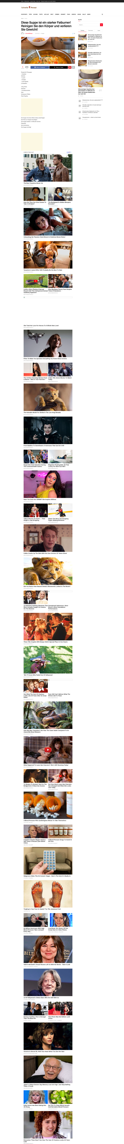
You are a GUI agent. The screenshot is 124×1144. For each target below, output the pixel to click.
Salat (84, 14)
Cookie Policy (32, 1)
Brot (52, 14)
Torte (41, 14)
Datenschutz (26, 1)
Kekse (79, 14)
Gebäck (74, 14)
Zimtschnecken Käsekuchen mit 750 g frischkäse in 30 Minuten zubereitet (95, 62)
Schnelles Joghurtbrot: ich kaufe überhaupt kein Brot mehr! (94, 54)
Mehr (88, 14)
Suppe (26, 18)
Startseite (24, 14)
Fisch (68, 14)
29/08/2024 (37, 33)
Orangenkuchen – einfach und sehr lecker (91, 117)
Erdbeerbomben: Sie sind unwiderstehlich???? (94, 45)
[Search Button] (102, 14)
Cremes (57, 14)
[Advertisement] (32, 107)
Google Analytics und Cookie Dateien (48, 1)
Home (22, 1)
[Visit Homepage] (29, 7)
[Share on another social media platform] (73, 67)
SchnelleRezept (29, 33)
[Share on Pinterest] (69, 67)
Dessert (63, 14)
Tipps (30, 14)
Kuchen (35, 14)
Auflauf (46, 14)
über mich (38, 1)
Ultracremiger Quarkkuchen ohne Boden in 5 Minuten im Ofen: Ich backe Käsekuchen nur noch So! (95, 37)
